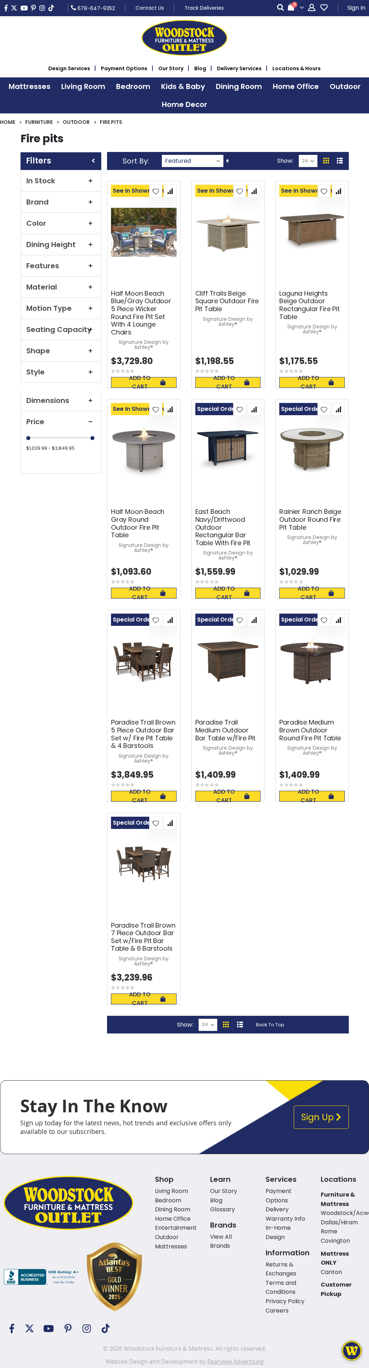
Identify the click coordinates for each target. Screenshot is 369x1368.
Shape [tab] (38, 351)
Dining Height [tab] (51, 244)
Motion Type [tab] (49, 308)
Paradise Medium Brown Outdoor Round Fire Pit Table (310, 730)
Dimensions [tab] (47, 400)
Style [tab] (35, 372)
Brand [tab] (37, 202)
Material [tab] (41, 287)
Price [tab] (35, 422)
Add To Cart (140, 382)
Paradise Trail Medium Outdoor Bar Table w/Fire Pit (225, 730)
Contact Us (149, 8)
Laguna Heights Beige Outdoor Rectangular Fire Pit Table (309, 305)
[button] (155, 191)
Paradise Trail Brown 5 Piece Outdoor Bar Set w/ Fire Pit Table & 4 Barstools (143, 733)
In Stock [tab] (40, 181)
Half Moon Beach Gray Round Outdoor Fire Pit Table (137, 523)
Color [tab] (36, 223)
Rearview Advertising (235, 1361)
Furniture (39, 122)
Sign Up (318, 1117)
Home (7, 122)
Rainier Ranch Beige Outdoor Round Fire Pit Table (310, 519)
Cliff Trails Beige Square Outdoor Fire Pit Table (227, 301)
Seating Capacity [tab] (59, 329)
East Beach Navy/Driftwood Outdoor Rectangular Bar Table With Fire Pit (223, 527)
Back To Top (270, 1024)
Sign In (356, 8)
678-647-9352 (95, 8)
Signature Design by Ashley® (144, 344)
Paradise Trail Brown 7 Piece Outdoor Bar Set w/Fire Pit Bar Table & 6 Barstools (143, 936)
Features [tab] (42, 266)
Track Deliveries (204, 8)
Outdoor (76, 122)
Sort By (135, 161)
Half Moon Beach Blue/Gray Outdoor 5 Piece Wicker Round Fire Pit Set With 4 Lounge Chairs (141, 313)
